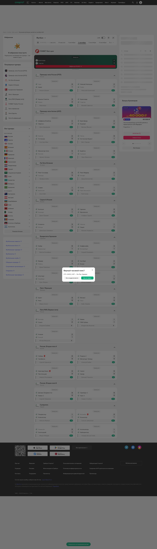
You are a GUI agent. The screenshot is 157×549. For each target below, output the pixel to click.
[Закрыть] (92, 270)
